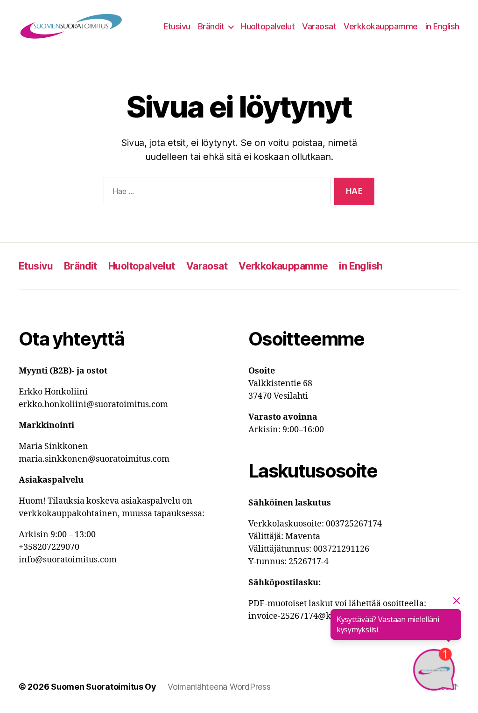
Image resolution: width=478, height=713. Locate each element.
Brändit (211, 26)
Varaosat (319, 26)
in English (442, 26)
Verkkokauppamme (381, 26)
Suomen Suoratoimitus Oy (103, 687)
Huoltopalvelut (268, 26)
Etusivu (176, 26)
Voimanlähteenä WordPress (219, 687)
